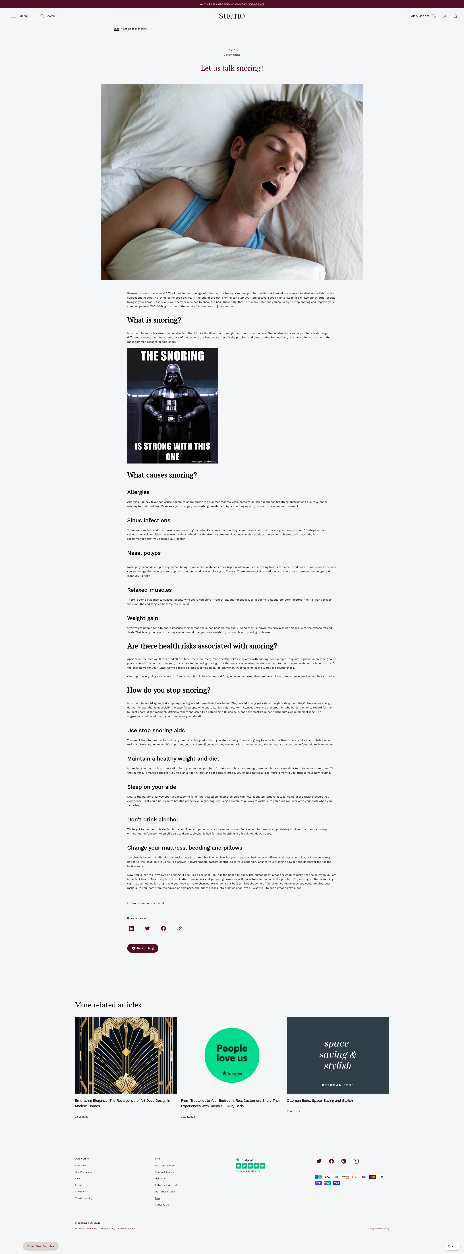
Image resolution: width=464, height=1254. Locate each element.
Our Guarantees (165, 1191)
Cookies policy (84, 1198)
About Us (80, 1165)
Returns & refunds (166, 1185)
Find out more (256, 4)
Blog (116, 28)
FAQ (77, 1178)
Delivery (160, 1178)
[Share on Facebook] (163, 928)
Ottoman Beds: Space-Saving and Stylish (320, 1100)
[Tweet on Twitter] (147, 928)
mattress (243, 857)
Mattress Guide (164, 1165)
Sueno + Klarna (164, 1172)
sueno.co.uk (85, 1222)
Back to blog (145, 948)
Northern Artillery (382, 1229)
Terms (78, 1185)
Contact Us (162, 1204)
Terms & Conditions (86, 1228)
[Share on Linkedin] (131, 928)
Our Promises (83, 1172)
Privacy (79, 1191)
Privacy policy (107, 1228)
